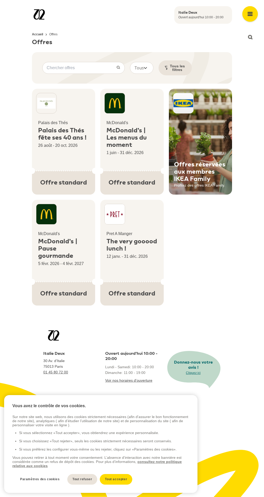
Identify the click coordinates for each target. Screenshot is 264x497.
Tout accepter (116, 479)
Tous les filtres (177, 68)
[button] (141, 68)
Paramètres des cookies (40, 479)
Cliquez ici (193, 373)
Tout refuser (82, 479)
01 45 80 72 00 (55, 372)
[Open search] (250, 37)
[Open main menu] (250, 14)
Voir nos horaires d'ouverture (128, 380)
